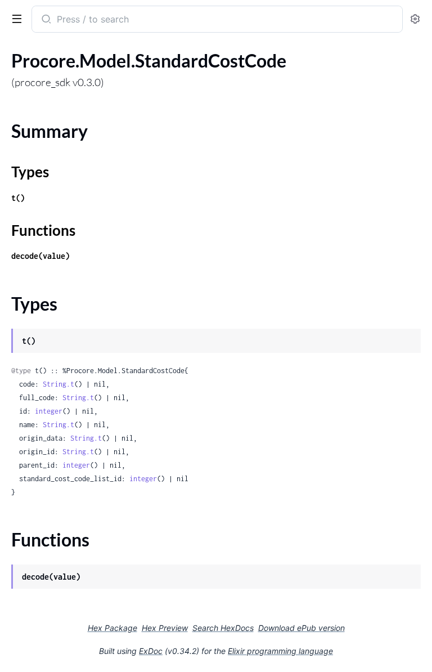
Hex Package (112, 628)
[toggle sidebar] (14, 18)
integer (48, 411)
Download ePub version (301, 628)
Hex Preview (165, 628)
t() (18, 198)
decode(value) (40, 256)
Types (30, 171)
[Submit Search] (45, 20)
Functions (43, 230)
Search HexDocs (223, 628)
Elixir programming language (280, 651)
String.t (58, 384)
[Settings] (415, 19)
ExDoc (151, 651)
